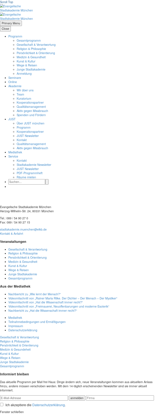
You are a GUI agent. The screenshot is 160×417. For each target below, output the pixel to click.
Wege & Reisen (27, 65)
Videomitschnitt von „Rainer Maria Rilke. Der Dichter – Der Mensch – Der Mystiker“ (62, 298)
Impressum (15, 326)
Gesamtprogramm (29, 40)
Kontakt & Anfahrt (11, 233)
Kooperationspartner (30, 102)
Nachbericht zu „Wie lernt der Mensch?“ (34, 294)
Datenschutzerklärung (22, 330)
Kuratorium (24, 98)
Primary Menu (11, 23)
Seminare (14, 78)
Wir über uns (25, 90)
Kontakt (22, 140)
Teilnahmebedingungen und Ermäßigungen (37, 322)
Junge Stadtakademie (31, 69)
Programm (15, 36)
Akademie (14, 86)
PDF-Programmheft (29, 173)
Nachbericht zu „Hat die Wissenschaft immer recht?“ (42, 310)
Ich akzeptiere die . (35, 405)
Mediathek (15, 152)
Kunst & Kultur (26, 61)
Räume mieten (26, 177)
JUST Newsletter (28, 136)
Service (13, 156)
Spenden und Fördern (31, 115)
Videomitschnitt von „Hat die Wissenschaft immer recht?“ (45, 302)
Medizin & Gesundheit (31, 57)
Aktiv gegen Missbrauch (32, 111)
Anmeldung (24, 73)
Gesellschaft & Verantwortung (36, 44)
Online (12, 82)
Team (20, 94)
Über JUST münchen (30, 123)
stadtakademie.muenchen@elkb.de (23, 229)
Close (5, 28)
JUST (12, 119)
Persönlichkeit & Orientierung (36, 53)
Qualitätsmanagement (31, 106)
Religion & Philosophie (31, 49)
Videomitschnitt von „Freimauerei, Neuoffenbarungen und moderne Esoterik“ (58, 306)
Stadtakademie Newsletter (34, 165)
